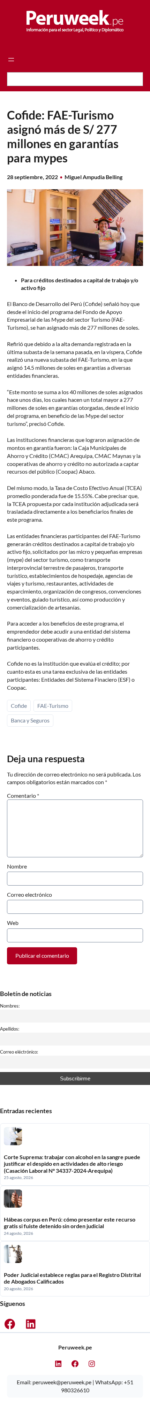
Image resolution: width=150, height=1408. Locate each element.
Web (12, 922)
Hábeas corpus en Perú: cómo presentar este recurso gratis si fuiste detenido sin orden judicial (69, 1223)
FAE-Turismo (52, 705)
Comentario (23, 795)
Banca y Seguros (30, 720)
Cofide (19, 705)
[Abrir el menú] (11, 59)
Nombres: (10, 1006)
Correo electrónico (29, 894)
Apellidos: (9, 1029)
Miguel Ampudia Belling (93, 177)
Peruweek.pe (75, 1347)
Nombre (17, 866)
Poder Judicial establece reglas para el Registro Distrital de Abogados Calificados (72, 1278)
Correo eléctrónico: (19, 1052)
